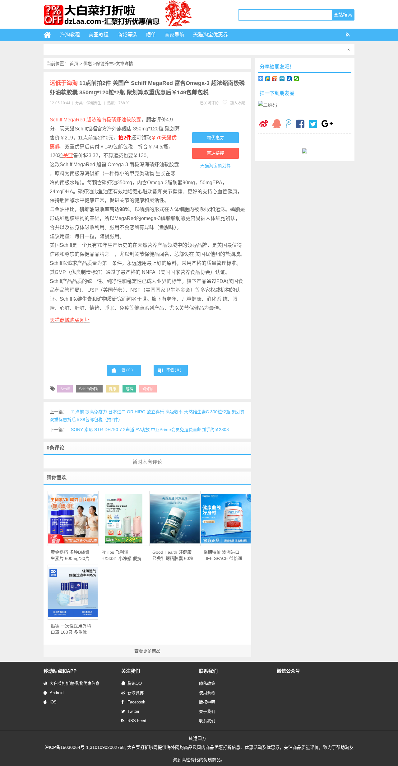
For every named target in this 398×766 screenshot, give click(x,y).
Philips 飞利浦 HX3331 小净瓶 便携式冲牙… (121, 556)
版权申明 (207, 702)
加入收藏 (237, 103)
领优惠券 (215, 137)
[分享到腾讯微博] (282, 78)
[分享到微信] (296, 78)
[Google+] (327, 124)
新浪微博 (135, 692)
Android (56, 692)
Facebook (136, 702)
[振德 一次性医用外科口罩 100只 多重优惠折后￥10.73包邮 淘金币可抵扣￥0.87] (73, 592)
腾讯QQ (134, 683)
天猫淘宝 (209, 165)
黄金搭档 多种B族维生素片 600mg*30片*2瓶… (70, 556)
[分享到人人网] (289, 78)
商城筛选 (127, 34)
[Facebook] (300, 124)
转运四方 (197, 738)
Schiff (65, 389)
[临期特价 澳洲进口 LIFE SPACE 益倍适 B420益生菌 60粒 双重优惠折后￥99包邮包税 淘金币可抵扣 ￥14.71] (226, 518)
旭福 (129, 389)
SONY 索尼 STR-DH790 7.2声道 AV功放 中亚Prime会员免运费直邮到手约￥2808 (150, 429)
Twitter (133, 711)
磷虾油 (148, 389)
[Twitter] (313, 124)
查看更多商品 (147, 650)
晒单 (151, 34)
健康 (112, 389)
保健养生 (104, 63)
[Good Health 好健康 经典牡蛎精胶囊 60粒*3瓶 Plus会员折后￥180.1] (175, 518)
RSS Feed (136, 720)
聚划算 (224, 165)
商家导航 (174, 34)
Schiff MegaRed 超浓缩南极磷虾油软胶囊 (95, 119)
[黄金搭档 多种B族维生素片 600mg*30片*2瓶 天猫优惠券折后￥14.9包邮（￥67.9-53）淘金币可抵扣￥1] (73, 518)
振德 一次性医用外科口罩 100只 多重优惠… (71, 629)
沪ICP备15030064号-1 (66, 747)
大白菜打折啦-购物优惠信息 (75, 683)
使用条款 (207, 692)
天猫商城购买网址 (70, 320)
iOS (53, 702)
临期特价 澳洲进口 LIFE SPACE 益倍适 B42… (222, 556)
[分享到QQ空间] (268, 78)
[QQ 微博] (288, 124)
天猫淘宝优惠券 (210, 34)
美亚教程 (99, 34)
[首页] (50, 35)
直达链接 (215, 153)
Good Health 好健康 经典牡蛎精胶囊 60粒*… (172, 556)
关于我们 (207, 711)
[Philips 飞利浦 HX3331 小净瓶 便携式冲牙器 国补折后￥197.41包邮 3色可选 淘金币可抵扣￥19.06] (124, 518)
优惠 (87, 63)
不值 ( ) (173, 370)
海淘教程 (70, 34)
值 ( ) (127, 370)
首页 (74, 63)
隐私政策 (207, 683)
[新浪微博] (263, 124)
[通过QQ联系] (276, 124)
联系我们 (207, 720)
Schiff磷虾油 (89, 389)
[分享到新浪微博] (275, 78)
